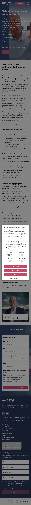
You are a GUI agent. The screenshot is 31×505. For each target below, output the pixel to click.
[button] (15, 278)
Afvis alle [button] (15, 274)
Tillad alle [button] (15, 266)
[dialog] (15, 252)
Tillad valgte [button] (15, 270)
